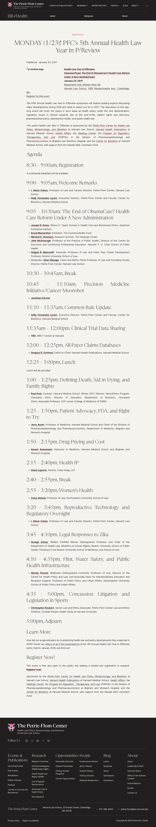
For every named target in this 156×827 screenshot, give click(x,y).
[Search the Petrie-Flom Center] (146, 6)
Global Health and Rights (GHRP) (39, 775)
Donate (130, 788)
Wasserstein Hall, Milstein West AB (82, 84)
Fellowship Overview (64, 761)
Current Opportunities (65, 778)
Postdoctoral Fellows (88, 761)
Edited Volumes (14, 780)
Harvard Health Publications (111, 129)
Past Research (38, 797)
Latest (52, 16)
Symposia (88, 16)
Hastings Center (87, 133)
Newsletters (13, 775)
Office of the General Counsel (136, 777)
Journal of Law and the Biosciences (18, 791)
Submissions (108, 776)
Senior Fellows (85, 766)
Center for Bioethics (107, 141)
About (125, 16)
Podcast (11, 785)
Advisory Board (134, 771)
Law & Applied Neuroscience (38, 783)
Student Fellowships (64, 766)
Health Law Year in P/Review (79, 69)
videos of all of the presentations (62, 644)
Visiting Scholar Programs (62, 772)
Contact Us (132, 793)
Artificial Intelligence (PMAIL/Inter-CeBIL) (40, 767)
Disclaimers (108, 780)
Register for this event (38, 96)
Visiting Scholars (86, 776)
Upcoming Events (15, 766)
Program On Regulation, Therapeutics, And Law (74, 684)
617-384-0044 (106, 809)
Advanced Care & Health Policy (39, 790)
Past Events (13, 771)
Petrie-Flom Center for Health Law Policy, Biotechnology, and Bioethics (86, 676)
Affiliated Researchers (88, 780)
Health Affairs (62, 133)
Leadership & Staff (135, 766)
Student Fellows (86, 771)
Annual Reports (134, 783)
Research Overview (40, 761)
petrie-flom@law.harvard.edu (134, 809)
